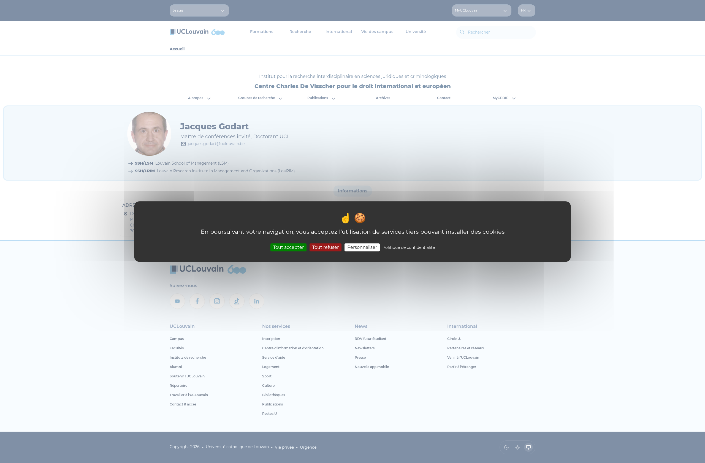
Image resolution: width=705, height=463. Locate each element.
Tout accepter (288, 247)
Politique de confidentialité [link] (409, 247)
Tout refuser (325, 247)
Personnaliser (362, 247)
